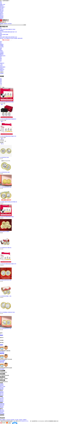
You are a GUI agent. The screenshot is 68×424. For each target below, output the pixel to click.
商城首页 (2, 23)
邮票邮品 (1, 30)
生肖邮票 (15, 38)
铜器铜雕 (1, 53)
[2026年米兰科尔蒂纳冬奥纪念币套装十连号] (6, 135)
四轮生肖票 (10, 37)
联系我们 (13, 419)
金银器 (7, 34)
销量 (1, 79)
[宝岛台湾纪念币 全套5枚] (6, 230)
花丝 (1, 59)
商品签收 (1, 401)
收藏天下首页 (2, 4)
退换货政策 (2, 403)
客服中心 (1, 18)
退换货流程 (2, 404)
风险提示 (1, 412)
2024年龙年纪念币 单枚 (4, 157)
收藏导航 (24, 419)
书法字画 (1, 46)
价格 (1, 83)
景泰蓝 (1, 50)
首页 (1, 41)
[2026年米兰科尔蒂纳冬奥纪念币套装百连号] (6, 118)
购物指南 (1, 16)
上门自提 (1, 397)
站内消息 (1, 8)
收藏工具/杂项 (2, 55)
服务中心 (1, 14)
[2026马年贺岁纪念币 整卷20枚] (6, 246)
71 (3, 104)
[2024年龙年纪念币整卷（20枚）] (6, 295)
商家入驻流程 (2, 386)
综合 (1, 78)
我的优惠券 (2, 411)
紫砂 (1, 49)
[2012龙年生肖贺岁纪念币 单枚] (6, 186)
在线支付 (1, 391)
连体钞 (7, 29)
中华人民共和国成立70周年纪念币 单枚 (7, 312)
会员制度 (1, 387)
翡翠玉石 (1, 54)
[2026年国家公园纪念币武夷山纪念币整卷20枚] (6, 200)
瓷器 (1, 48)
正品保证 (1, 407)
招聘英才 (4, 419)
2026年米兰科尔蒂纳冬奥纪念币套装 (7, 101)
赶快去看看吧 (2, 360)
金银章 (4, 34)
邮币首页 (1, 38)
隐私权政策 (2, 413)
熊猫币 (7, 37)
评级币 (14, 29)
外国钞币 (1, 70)
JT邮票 (18, 38)
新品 (1, 81)
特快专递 (1, 398)
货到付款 (1, 395)
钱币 (1, 28)
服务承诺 (1, 406)
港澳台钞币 (2, 69)
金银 (1, 33)
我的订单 (1, 9)
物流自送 (1, 400)
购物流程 (1, 385)
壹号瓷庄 (10, 23)
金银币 (1, 34)
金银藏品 (1, 45)
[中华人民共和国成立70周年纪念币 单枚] (6, 311)
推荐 (1, 35)
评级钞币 (1, 68)
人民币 (1, 29)
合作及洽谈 (8, 419)
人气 (1, 85)
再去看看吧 (2, 352)
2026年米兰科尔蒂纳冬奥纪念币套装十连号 (8, 136)
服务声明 (1, 389)
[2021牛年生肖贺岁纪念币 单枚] (6, 327)
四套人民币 (15, 37)
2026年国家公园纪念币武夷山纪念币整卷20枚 (8, 201)
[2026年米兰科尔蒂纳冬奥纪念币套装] (6, 100)
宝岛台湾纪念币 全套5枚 (4, 231)
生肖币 (1, 37)
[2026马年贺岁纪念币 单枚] (6, 171)
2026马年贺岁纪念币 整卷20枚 (5, 247)
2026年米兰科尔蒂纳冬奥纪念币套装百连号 (8, 119)
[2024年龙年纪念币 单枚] (6, 156)
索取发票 (1, 392)
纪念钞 (4, 29)
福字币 (4, 37)
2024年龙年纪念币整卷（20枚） (6, 296)
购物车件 (1, 5)
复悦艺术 (6, 23)
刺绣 (1, 58)
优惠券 (1, 12)
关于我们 (16, 419)
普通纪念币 (10, 29)
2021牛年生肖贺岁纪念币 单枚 (5, 328)
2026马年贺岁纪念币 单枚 (5, 172)
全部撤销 (1, 73)
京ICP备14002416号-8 (24, 421)
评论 (1, 82)
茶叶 (1, 57)
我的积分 (1, 13)
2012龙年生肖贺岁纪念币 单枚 (5, 187)
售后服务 (1, 17)
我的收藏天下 (2, 7)
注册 (1, 3)
